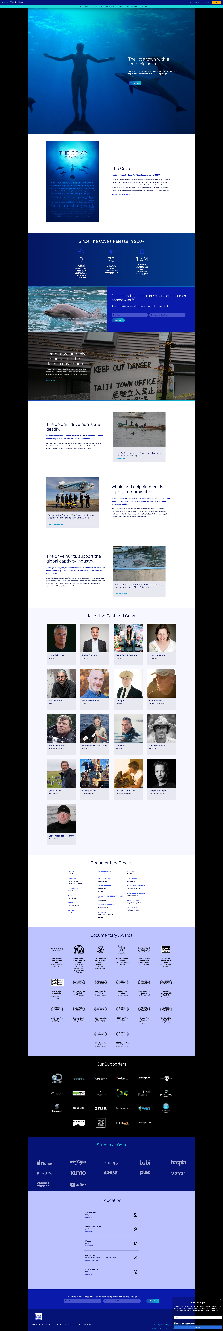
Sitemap (78, 1325)
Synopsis (79, 6)
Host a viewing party (55, 524)
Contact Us (86, 1325)
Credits (120, 6)
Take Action (97, 6)
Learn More (50, 381)
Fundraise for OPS (67, 1325)
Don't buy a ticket (121, 593)
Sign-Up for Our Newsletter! (185, 1323)
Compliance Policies (51, 1325)
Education (143, 6)
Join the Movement (102, 1297)
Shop (207, 2)
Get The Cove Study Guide (121, 194)
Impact (87, 6)
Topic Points (109, 6)
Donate (216, 2)
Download (89, 1217)
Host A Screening (91, 1260)
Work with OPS (37, 1325)
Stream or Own (131, 6)
